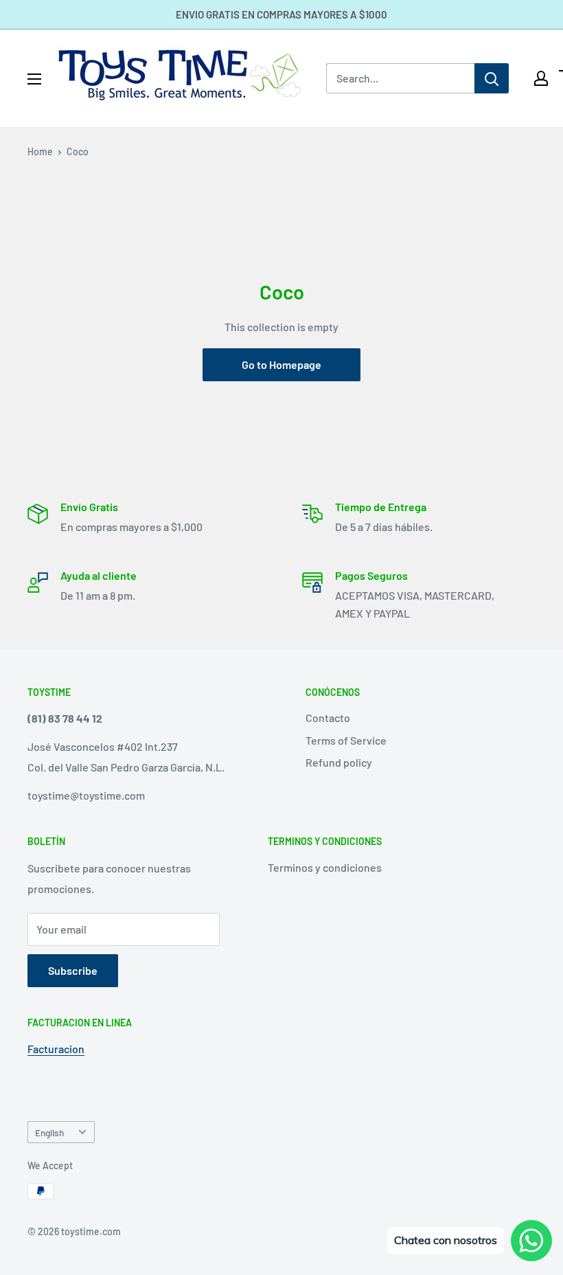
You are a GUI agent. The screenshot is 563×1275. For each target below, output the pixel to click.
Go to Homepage (281, 364)
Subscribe (72, 970)
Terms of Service (346, 740)
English (49, 1132)
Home (40, 151)
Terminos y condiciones (325, 867)
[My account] (541, 78)
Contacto (328, 717)
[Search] (491, 78)
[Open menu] (34, 79)
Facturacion (55, 1048)
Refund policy (339, 762)
